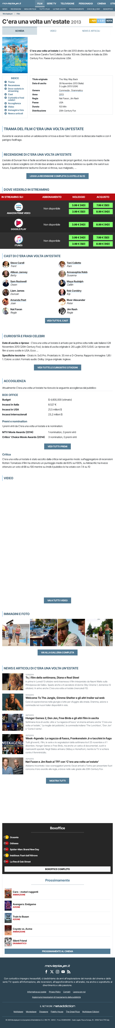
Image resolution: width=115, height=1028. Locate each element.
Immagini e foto (16, 110)
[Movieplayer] (57, 966)
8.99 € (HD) (103, 211)
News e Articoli (91, 30)
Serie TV (51, 3)
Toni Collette (74, 262)
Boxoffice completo (57, 869)
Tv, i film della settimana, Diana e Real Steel (52, 677)
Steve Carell (17, 262)
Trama (11, 82)
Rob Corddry (74, 290)
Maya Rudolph (75, 281)
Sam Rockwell (18, 281)
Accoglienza (14, 103)
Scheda (19, 30)
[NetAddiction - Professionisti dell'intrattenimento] (64, 1006)
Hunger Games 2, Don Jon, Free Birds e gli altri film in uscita (62, 718)
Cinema (101, 3)
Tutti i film (44, 9)
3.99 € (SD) (78, 211)
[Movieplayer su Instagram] (57, 972)
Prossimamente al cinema (57, 951)
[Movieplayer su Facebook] (46, 972)
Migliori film (30, 9)
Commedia (64, 90)
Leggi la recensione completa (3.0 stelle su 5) (57, 176)
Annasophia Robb (77, 272)
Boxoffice (108, 9)
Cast (10, 94)
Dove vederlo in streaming (16, 89)
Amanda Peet (18, 300)
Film (39, 3)
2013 (61, 94)
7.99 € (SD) (102, 205)
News (4, 9)
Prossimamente (76, 9)
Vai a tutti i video (57, 600)
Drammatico (77, 90)
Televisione (67, 3)
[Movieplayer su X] (52, 972)
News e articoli (15, 113)
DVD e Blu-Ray (93, 9)
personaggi (86, 3)
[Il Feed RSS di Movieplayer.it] (69, 972)
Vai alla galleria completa (57, 652)
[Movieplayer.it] (11, 3)
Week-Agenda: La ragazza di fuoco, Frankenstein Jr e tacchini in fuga (69, 738)
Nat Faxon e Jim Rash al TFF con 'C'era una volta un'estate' (62, 761)
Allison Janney (18, 272)
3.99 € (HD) (78, 205)
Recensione (14, 85)
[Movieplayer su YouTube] (63, 972)
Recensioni (16, 9)
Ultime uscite (59, 9)
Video (53, 30)
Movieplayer (8, 14)
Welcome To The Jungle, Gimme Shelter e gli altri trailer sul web (65, 698)
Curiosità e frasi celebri (16, 98)
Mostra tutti (58, 780)
